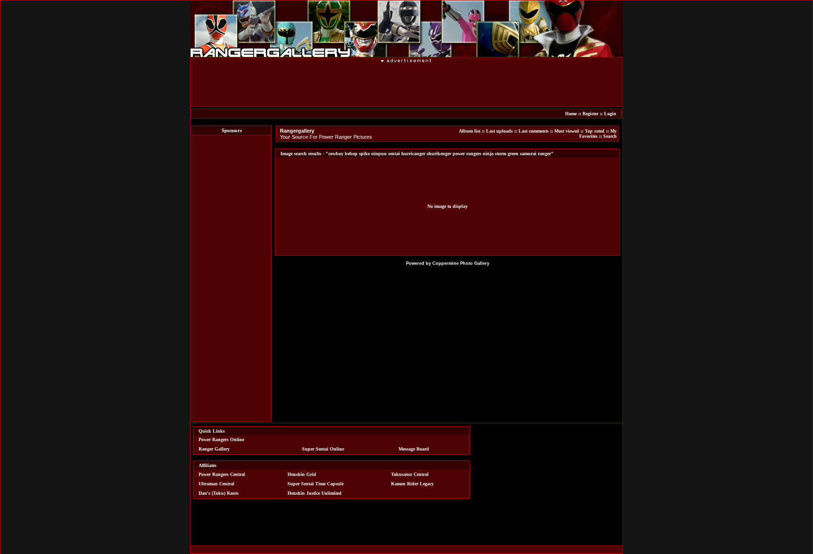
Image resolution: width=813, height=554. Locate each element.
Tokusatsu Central (410, 474)
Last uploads (499, 131)
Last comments (533, 131)
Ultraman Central (216, 483)
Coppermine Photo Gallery (460, 263)
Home (571, 113)
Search (610, 136)
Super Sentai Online (323, 448)
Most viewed (566, 131)
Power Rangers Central (222, 474)
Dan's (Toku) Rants (219, 493)
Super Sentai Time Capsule (315, 483)
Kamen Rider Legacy (412, 483)
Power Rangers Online (221, 439)
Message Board (414, 448)
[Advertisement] (406, 84)
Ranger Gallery (214, 448)
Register (590, 113)
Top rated (595, 131)
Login (610, 113)
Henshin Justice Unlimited (314, 493)
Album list (469, 131)
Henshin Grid (301, 474)
